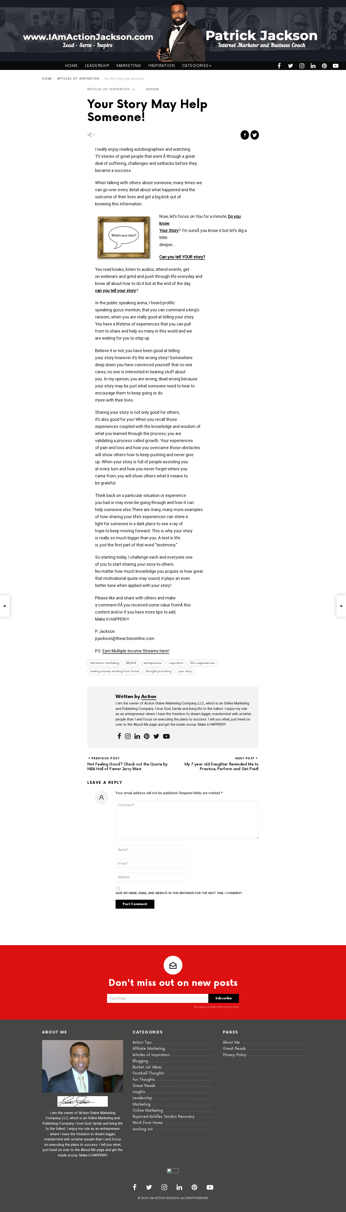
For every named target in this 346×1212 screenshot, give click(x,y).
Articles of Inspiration (151, 1055)
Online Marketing (148, 1110)
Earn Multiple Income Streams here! (135, 650)
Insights (139, 1092)
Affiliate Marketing (149, 1048)
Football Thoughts (148, 1073)
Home (71, 65)
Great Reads (144, 1086)
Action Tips (142, 1042)
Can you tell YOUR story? (182, 256)
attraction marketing (104, 663)
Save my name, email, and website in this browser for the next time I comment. (179, 893)
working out (143, 1129)
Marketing (129, 65)
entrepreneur (152, 663)
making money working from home (114, 671)
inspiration (176, 663)
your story (185, 671)
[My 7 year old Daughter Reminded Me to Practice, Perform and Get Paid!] (341, 606)
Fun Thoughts (144, 1080)
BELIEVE (131, 663)
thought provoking (158, 671)
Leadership (97, 65)
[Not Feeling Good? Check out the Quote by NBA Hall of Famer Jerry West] (4, 606)
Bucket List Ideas (147, 1067)
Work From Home (148, 1123)
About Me (231, 1042)
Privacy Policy (234, 1055)
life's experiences (202, 663)
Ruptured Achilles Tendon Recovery (163, 1116)
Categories (195, 65)
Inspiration (161, 65)
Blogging (140, 1061)
